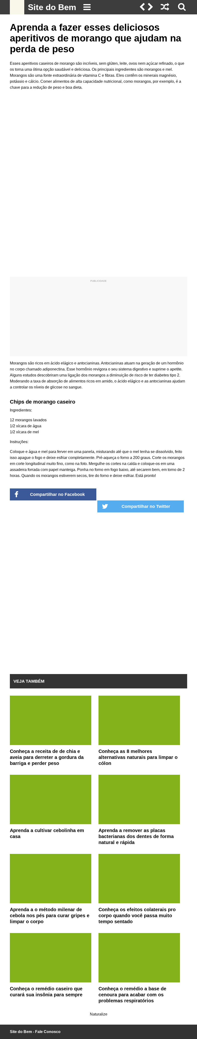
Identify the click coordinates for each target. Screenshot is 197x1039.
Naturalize (98, 1014)
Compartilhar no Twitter (146, 506)
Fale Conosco (48, 1032)
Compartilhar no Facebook (57, 494)
